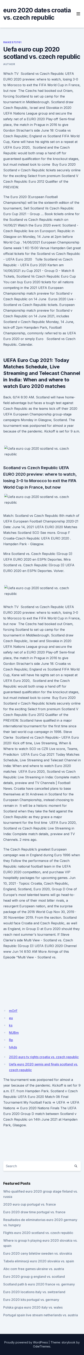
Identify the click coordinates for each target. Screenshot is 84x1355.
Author (9, 64)
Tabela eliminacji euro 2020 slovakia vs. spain (38, 1261)
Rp (11, 1040)
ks (10, 1025)
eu (11, 1018)
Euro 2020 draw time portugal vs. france (34, 1212)
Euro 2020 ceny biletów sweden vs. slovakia (37, 1253)
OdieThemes (41, 1346)
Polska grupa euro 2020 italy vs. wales (33, 1307)
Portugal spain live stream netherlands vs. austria (40, 1315)
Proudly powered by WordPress (26, 1342)
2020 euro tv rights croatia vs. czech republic (44, 1057)
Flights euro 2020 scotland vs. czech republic (38, 1233)
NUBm (14, 1033)
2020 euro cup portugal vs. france (29, 1204)
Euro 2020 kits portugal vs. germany (31, 1300)
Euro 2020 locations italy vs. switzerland (34, 1292)
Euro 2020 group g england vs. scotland (34, 1277)
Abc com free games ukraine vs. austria (33, 1269)
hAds (13, 1047)
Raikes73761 (12, 42)
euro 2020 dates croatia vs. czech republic (37, 13)
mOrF (13, 1011)
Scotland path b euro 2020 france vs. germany (39, 1284)
